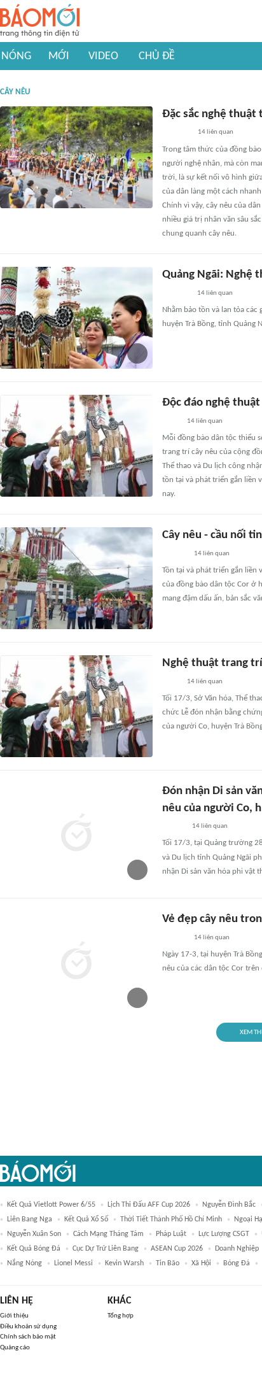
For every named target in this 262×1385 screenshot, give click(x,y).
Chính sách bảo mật (28, 1336)
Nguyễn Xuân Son (34, 1234)
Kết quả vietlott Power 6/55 (51, 1205)
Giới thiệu (14, 1315)
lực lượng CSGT (223, 1234)
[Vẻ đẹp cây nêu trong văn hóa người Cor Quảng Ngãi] (76, 962)
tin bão (167, 1263)
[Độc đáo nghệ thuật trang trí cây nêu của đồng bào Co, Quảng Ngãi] (76, 446)
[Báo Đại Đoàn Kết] (176, 293)
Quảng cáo (15, 1347)
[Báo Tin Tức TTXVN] (170, 421)
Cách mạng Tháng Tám (108, 1234)
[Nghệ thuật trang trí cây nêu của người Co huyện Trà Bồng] (76, 706)
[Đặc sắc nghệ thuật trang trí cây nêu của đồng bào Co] (76, 157)
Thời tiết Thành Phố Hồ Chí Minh (171, 1219)
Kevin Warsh (124, 1263)
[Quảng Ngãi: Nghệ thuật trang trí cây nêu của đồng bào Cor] (76, 318)
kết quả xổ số (86, 1219)
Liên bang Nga (29, 1219)
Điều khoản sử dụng (28, 1326)
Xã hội (201, 1263)
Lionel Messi (73, 1263)
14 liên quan (215, 132)
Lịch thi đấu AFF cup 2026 (148, 1205)
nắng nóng (24, 1263)
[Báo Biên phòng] (176, 133)
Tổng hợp (120, 1315)
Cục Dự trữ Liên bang (105, 1249)
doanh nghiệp (237, 1249)
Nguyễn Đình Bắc (229, 1205)
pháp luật (171, 1234)
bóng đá (236, 1263)
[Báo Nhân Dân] (173, 826)
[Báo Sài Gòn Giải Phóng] (174, 938)
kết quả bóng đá (33, 1249)
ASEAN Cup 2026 (177, 1249)
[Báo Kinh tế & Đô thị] (174, 554)
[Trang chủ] (39, 21)
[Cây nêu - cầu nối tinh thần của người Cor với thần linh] (76, 578)
